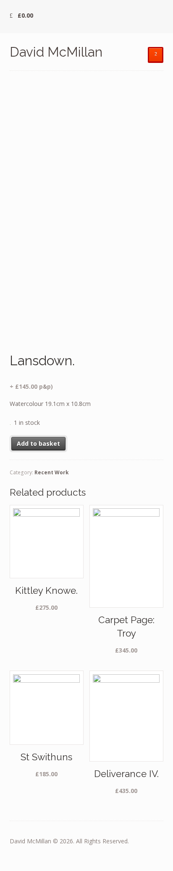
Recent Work (51, 472)
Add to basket (38, 443)
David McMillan (56, 52)
